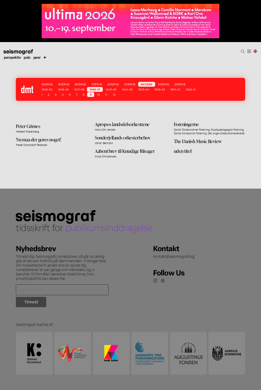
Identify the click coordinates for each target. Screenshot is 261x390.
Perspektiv (12, 57)
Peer (37, 57)
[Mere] (45, 57)
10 (98, 94)
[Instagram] (155, 280)
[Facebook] (162, 280)
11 (106, 94)
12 (114, 94)
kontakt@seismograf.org (174, 256)
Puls (27, 57)
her (62, 278)
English (255, 51)
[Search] (243, 51)
